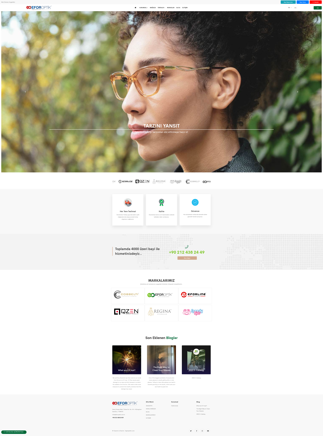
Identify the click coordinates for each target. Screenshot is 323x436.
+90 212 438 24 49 (187, 252)
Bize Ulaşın (187, 258)
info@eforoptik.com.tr (118, 414)
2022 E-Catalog (200, 414)
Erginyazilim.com (129, 431)
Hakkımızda (174, 406)
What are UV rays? (201, 406)
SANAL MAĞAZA (151, 409)
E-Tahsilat (316, 2)
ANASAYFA (149, 406)
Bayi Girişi (303, 2)
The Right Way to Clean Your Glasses (203, 410)
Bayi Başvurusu (288, 2)
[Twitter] (191, 431)
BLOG (147, 412)
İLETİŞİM (148, 418)
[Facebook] (197, 431)
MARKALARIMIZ (150, 415)
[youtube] (208, 431)
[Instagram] (202, 431)
